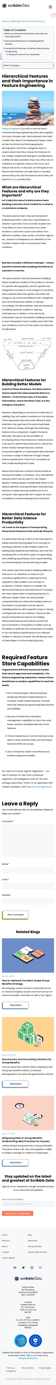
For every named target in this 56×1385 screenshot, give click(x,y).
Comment (8, 821)
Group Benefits (35, 1246)
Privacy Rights (45, 1368)
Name (6, 864)
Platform (6, 1240)
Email (5, 879)
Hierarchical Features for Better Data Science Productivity (27, 50)
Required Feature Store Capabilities (24, 54)
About (4, 1246)
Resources (7, 21)
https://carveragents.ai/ (38, 786)
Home (4, 1235)
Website (6, 895)
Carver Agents (8, 1258)
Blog (30, 1235)
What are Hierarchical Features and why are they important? (26, 35)
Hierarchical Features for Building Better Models (24, 42)
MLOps (14, 179)
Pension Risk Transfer (37, 1252)
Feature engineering (12, 128)
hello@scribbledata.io (28, 1358)
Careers (5, 1252)
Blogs (16, 21)
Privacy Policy (28, 1368)
